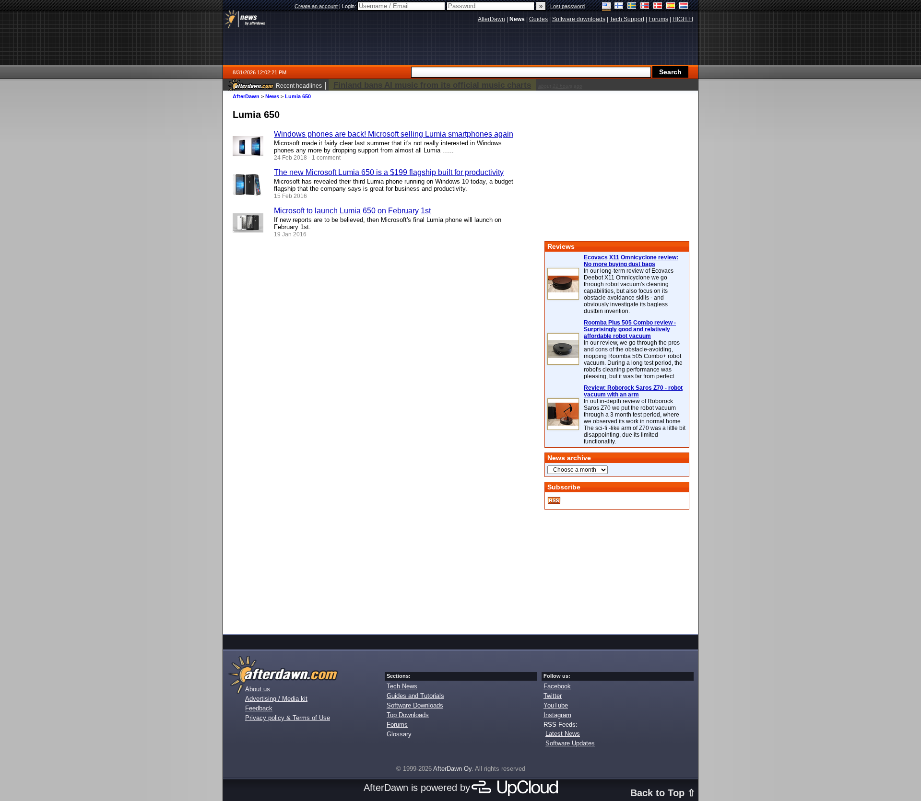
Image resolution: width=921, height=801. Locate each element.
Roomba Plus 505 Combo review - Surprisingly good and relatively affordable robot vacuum (630, 329)
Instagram (557, 715)
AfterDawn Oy (452, 768)
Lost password (567, 6)
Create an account (316, 6)
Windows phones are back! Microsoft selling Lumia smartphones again (393, 134)
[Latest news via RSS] (554, 500)
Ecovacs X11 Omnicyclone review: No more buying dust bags (631, 260)
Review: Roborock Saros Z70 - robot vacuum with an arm (633, 391)
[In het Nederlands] (683, 6)
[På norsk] (644, 6)
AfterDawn (246, 96)
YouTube (555, 705)
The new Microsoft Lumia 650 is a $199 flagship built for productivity (389, 172)
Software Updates (570, 743)
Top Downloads (408, 715)
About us (257, 689)
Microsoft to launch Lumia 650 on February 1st (352, 211)
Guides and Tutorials (415, 695)
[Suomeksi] (619, 6)
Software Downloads (415, 705)
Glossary (399, 734)
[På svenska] (632, 6)
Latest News (562, 733)
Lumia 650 (298, 96)
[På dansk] (657, 6)
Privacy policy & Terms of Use (287, 717)
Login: (349, 6)
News (272, 96)
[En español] (670, 6)
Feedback (258, 708)
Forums (397, 724)
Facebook (557, 686)
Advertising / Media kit (276, 698)
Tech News (402, 686)
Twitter (552, 695)
